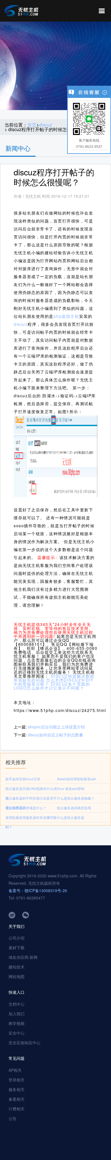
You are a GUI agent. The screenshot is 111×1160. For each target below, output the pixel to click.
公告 (13, 1118)
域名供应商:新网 (23, 957)
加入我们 (16, 1014)
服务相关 (16, 1089)
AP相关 (15, 1070)
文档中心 (16, 1004)
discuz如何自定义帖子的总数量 (55, 734)
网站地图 (16, 976)
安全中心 (16, 1033)
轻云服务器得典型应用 (74, 807)
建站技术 (16, 967)
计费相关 (16, 1109)
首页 (31, 125)
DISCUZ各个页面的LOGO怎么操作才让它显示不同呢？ (52, 686)
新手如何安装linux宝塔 (22, 778)
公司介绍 (16, 938)
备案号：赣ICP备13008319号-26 (38, 890)
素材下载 (16, 947)
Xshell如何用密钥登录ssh (76, 778)
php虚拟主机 (66, 316)
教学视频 (16, 1023)
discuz (45, 125)
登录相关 (16, 1080)
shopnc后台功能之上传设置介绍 (56, 727)
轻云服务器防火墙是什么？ (25, 807)
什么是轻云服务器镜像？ (75, 798)
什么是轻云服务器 (70, 817)
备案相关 (16, 1099)
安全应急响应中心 (24, 1043)
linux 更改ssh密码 (70, 788)
